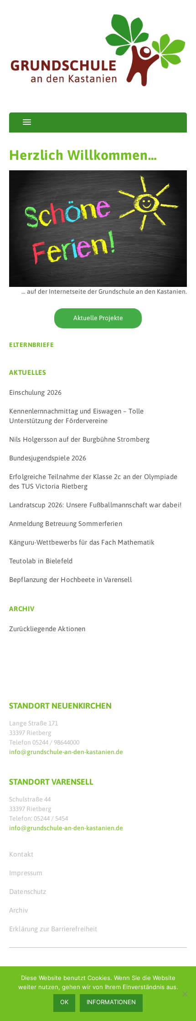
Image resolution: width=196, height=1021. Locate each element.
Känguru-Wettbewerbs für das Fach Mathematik (82, 542)
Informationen (111, 1002)
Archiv (18, 910)
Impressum (25, 873)
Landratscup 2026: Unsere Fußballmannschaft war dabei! (95, 505)
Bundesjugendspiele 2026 (47, 458)
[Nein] (184, 993)
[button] (20, 122)
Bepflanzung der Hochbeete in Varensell (70, 579)
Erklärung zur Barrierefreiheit (53, 929)
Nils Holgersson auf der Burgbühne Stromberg (79, 439)
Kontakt (21, 854)
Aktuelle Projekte (98, 318)
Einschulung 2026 (35, 392)
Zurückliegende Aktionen (47, 629)
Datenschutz (27, 891)
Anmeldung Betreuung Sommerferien (65, 523)
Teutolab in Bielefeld (40, 561)
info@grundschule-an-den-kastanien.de (66, 752)
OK (64, 1002)
